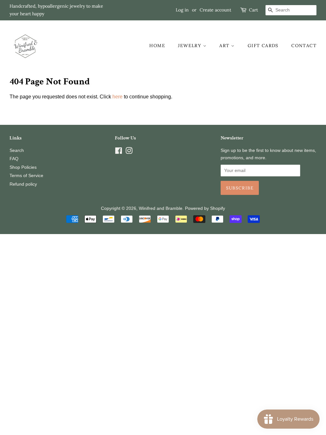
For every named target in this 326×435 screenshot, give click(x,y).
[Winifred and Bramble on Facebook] (118, 152)
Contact (303, 45)
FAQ (14, 158)
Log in (182, 10)
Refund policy (23, 184)
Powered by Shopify (205, 208)
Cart (253, 10)
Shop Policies (23, 167)
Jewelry (190, 45)
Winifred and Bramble (160, 208)
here (117, 96)
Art (225, 45)
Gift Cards (263, 45)
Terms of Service (26, 175)
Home (157, 45)
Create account (215, 10)
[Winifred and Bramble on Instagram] (128, 152)
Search (17, 150)
